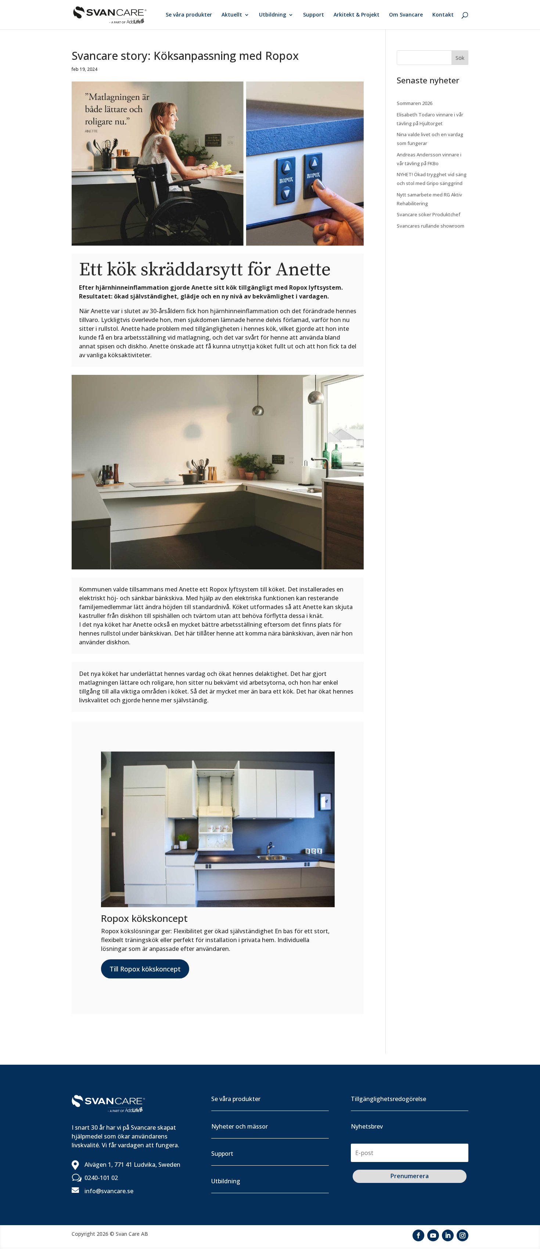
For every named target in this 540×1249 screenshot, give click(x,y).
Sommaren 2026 (414, 103)
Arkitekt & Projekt (356, 15)
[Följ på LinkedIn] (448, 1235)
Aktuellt (232, 15)
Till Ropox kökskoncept (145, 968)
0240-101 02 (101, 1178)
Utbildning (272, 15)
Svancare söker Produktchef (428, 214)
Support (313, 15)
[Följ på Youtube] (433, 1235)
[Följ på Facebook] (418, 1235)
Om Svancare (406, 15)
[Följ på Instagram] (462, 1235)
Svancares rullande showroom (430, 225)
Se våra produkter (189, 15)
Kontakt (443, 15)
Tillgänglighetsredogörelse (388, 1099)
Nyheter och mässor (239, 1126)
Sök (460, 57)
